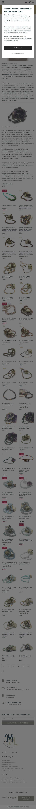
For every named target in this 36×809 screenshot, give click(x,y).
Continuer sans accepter (18, 53)
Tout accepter (18, 48)
